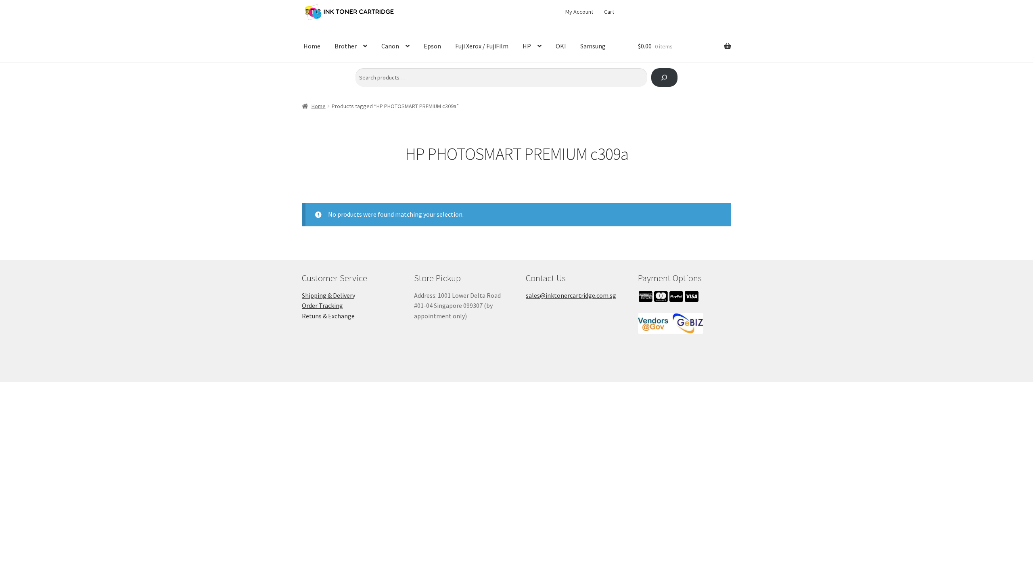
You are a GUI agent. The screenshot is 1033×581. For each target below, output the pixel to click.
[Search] (664, 77)
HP (527, 46)
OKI (561, 46)
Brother (346, 46)
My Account (579, 11)
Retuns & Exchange (328, 316)
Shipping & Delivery (328, 295)
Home (311, 46)
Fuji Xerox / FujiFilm (481, 46)
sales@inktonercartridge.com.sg (571, 295)
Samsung (593, 46)
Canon (390, 46)
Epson (432, 46)
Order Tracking (322, 305)
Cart (609, 11)
